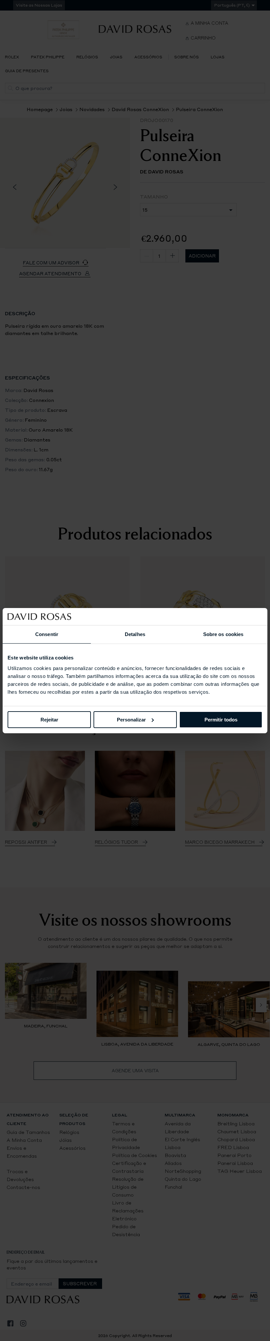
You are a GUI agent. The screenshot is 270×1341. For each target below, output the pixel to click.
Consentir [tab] (46, 634)
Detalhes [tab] (135, 634)
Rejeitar (49, 719)
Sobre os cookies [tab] (223, 634)
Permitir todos (220, 719)
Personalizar (131, 719)
